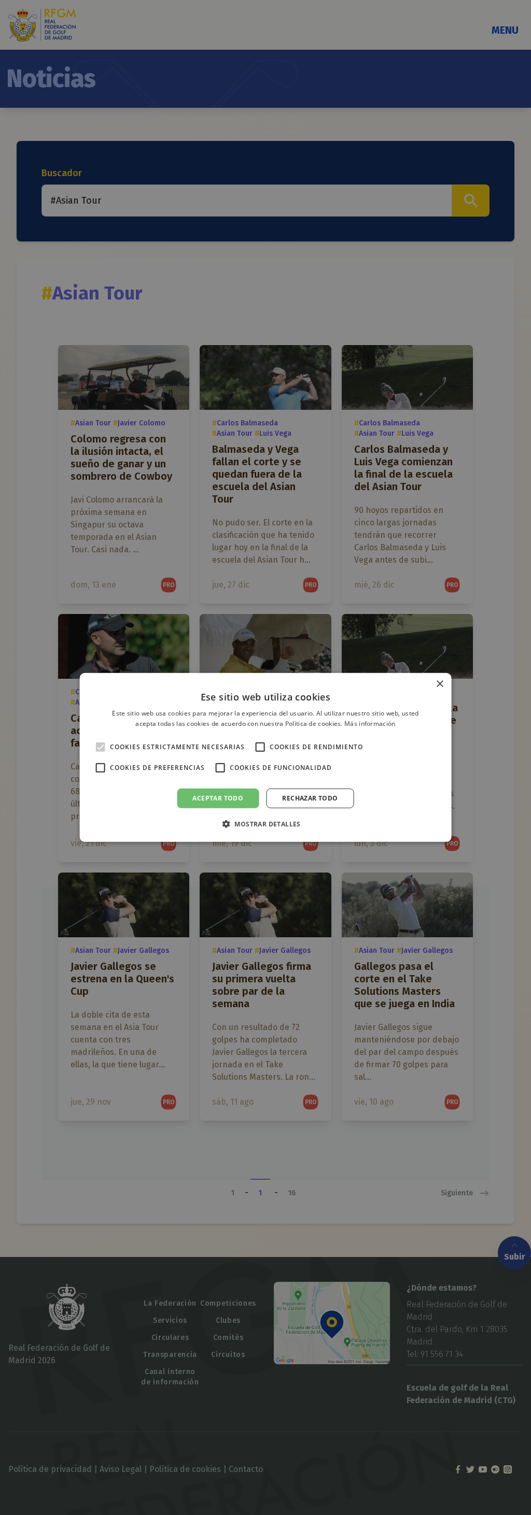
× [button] (439, 684)
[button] (265, 824)
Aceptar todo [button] (217, 798)
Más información (370, 723)
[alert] (265, 757)
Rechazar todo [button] (310, 798)
